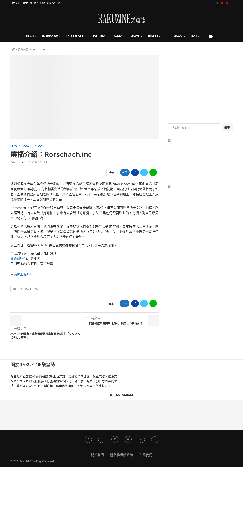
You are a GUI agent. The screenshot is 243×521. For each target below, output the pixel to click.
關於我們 (97, 455)
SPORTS (153, 36)
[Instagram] (217, 3)
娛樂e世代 (17, 258)
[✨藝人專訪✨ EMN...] (137, 415)
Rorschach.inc (26, 289)
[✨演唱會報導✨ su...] (15, 415)
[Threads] (232, 3)
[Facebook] (208, 3)
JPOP (194, 36)
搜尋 (227, 127)
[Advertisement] (200, 89)
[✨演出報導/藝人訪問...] (167, 415)
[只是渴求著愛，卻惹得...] (76, 415)
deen (21, 162)
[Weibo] (227, 3)
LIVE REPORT (74, 36)
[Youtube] (222, 3)
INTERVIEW (50, 36)
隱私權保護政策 (121, 455)
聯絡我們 (145, 455)
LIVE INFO (98, 36)
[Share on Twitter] (144, 172)
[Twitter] (213, 3)
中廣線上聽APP (21, 274)
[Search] (204, 36)
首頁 (12, 49)
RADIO (117, 36)
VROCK (178, 36)
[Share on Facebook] (135, 172)
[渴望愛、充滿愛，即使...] (106, 415)
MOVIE (135, 36)
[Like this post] (126, 172)
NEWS (30, 36)
